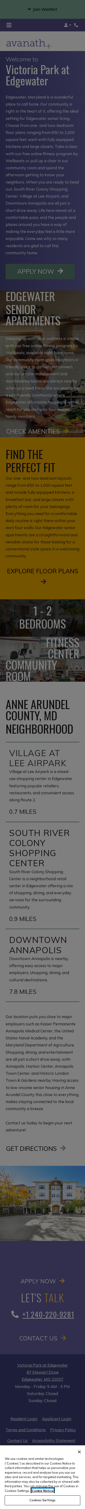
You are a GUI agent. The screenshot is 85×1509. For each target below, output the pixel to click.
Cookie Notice (43, 1491)
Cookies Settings (42, 1500)
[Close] (79, 1452)
